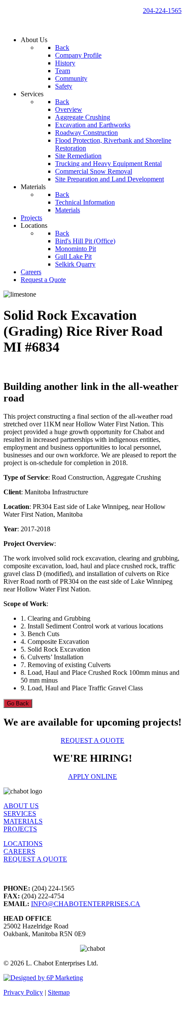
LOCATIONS (23, 843)
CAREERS (19, 851)
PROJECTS (20, 829)
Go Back (18, 703)
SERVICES (19, 813)
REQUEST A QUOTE (92, 740)
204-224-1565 (162, 10)
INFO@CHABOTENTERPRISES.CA (85, 903)
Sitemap (59, 992)
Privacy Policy (23, 992)
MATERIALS (23, 821)
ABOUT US (21, 805)
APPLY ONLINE (92, 776)
